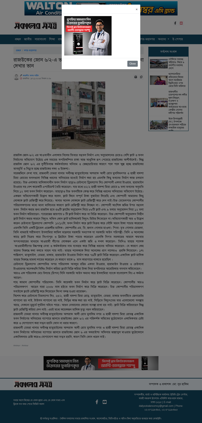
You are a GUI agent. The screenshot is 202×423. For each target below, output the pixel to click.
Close (132, 63)
